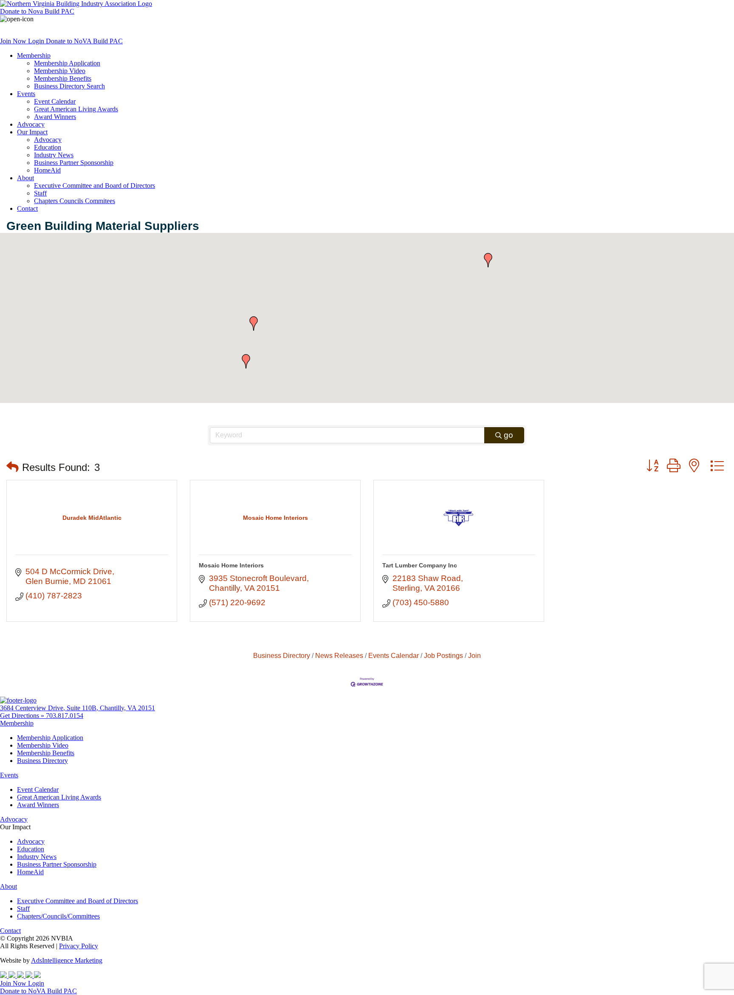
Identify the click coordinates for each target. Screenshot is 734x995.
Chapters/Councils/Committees (58, 916)
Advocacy (31, 124)
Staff (40, 193)
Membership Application (67, 63)
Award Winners (55, 116)
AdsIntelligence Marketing (66, 960)
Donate (37, 11)
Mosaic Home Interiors (231, 565)
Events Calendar (393, 655)
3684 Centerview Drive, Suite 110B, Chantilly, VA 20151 (77, 708)
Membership (34, 55)
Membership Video (59, 70)
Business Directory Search (69, 86)
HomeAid (47, 170)
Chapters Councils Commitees (74, 200)
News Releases (339, 655)
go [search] (508, 435)
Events (26, 93)
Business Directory (281, 655)
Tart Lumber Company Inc (419, 565)
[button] (253, 323)
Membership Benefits (62, 78)
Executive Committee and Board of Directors (94, 185)
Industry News (53, 155)
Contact (27, 208)
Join (474, 655)
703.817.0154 (64, 715)
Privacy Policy (78, 946)
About (25, 177)
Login (37, 41)
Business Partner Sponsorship (73, 162)
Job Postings (443, 655)
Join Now (14, 41)
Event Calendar (55, 101)
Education (47, 147)
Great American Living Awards (76, 109)
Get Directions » (23, 715)
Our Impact (32, 132)
